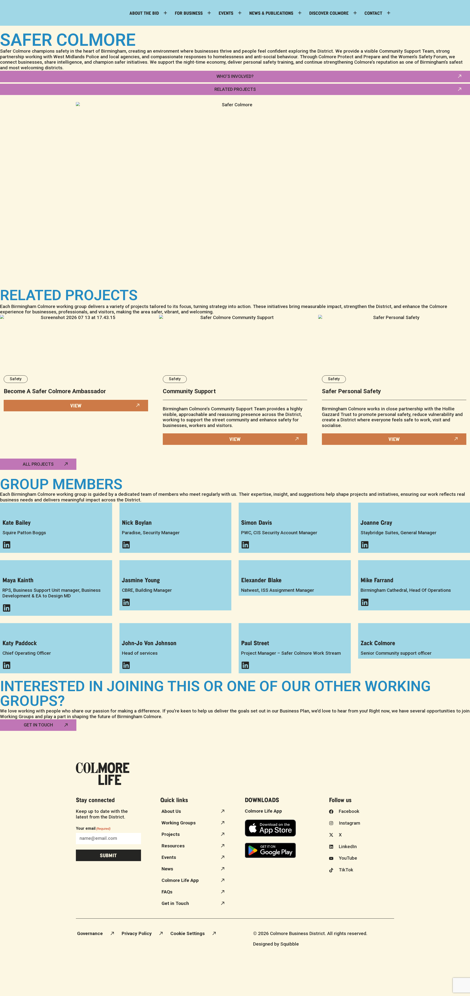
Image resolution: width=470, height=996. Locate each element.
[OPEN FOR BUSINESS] (209, 12)
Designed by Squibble (276, 944)
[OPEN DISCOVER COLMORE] (355, 12)
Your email (93, 828)
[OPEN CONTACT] (388, 12)
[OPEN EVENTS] (239, 12)
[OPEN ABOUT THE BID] (165, 12)
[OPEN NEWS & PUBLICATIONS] (299, 12)
